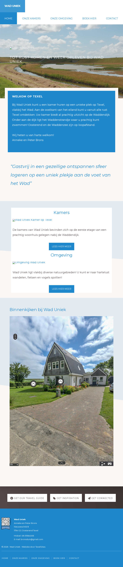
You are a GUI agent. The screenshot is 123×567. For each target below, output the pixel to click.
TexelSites (40, 547)
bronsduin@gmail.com (32, 539)
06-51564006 (28, 535)
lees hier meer (61, 246)
